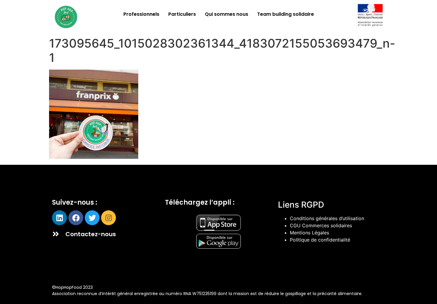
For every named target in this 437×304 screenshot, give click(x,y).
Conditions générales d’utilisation (327, 218)
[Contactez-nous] (55, 234)
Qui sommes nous (226, 14)
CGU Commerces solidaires (321, 225)
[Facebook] (75, 217)
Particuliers (182, 14)
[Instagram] (108, 217)
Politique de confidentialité (320, 240)
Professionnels (141, 14)
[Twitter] (92, 217)
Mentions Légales (309, 233)
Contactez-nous (90, 234)
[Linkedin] (59, 217)
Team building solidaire (285, 14)
